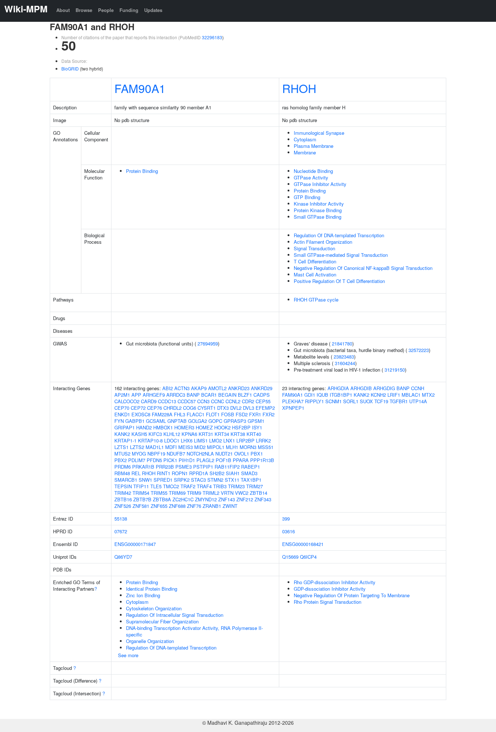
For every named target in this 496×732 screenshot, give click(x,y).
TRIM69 (177, 492)
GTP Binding (307, 197)
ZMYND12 (206, 499)
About (63, 10)
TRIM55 (159, 492)
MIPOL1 (215, 447)
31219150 (395, 369)
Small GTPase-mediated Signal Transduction (341, 254)
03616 (288, 531)
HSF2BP (241, 427)
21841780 (342, 343)
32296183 (212, 37)
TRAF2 (187, 486)
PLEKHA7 (293, 401)
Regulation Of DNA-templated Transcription (339, 235)
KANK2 (122, 433)
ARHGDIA (338, 388)
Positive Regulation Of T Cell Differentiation (339, 281)
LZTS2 (137, 447)
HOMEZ (204, 427)
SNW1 (145, 479)
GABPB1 (135, 420)
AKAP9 (199, 388)
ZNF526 (122, 505)
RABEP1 (250, 466)
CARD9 (148, 401)
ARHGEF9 (154, 394)
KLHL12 (171, 433)
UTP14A (418, 401)
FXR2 (269, 414)
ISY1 (257, 427)
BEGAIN (227, 394)
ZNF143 (226, 499)
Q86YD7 (123, 556)
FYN (119, 420)
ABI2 (167, 388)
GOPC (215, 420)
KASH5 (139, 433)
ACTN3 (182, 388)
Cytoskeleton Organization (154, 608)
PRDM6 (122, 466)
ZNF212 (244, 499)
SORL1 (350, 401)
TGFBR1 (399, 401)
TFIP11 (141, 486)
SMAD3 (249, 473)
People (106, 10)
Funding (128, 10)
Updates (153, 10)
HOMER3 (184, 427)
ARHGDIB (361, 388)
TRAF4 (204, 486)
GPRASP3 (235, 420)
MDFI (171, 447)
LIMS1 (201, 440)
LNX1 (229, 440)
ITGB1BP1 (341, 394)
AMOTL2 (217, 388)
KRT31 (206, 433)
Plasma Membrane (313, 145)
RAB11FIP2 (227, 466)
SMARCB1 (125, 479)
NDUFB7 (176, 453)
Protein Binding (142, 170)
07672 (120, 531)
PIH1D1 (187, 460)
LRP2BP (245, 440)
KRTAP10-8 (150, 440)
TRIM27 (254, 486)
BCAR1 (209, 394)
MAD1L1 (155, 447)
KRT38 (238, 433)
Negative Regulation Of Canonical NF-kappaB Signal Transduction (363, 267)
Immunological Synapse (319, 132)
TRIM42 (122, 492)
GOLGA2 (197, 420)
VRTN (227, 492)
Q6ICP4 (308, 556)
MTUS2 (122, 453)
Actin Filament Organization (323, 241)
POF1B (223, 460)
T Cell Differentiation (315, 261)
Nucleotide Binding (313, 170)
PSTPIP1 (203, 466)
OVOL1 (241, 453)
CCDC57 (187, 401)
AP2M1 (122, 394)
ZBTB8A (162, 499)
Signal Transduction (314, 248)
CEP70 (121, 407)
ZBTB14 (258, 492)
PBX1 (257, 453)
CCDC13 (167, 401)
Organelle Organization (150, 641)
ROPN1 (180, 473)
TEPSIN (123, 486)
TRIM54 (141, 492)
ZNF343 (263, 499)
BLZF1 (245, 394)
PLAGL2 (205, 460)
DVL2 (235, 407)
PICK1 (170, 460)
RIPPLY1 (314, 401)
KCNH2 (378, 394)
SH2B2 (217, 473)
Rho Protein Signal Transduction (327, 601)
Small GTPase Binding (317, 216)
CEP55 (263, 401)
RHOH (299, 88)
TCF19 (381, 401)
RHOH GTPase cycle (316, 299)
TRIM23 (236, 486)
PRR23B (165, 466)
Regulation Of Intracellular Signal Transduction (174, 614)
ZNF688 (177, 505)
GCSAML (156, 420)
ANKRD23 (238, 388)
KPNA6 (189, 433)
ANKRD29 (261, 388)
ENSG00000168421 (303, 544)
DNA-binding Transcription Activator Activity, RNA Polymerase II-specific (194, 631)
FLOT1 (213, 414)
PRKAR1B (143, 466)
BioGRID (70, 68)
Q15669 (290, 556)
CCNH (417, 388)
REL (136, 473)
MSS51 (265, 447)
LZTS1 (121, 447)
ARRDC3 (175, 394)
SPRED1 (163, 479)
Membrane (305, 152)
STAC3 (198, 479)
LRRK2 (263, 440)
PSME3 (183, 466)
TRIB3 (220, 486)
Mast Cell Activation (315, 274)
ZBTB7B (142, 499)
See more (128, 655)
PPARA (241, 460)
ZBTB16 (123, 499)
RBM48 (122, 473)
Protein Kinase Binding (318, 210)
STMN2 (215, 479)
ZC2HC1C (183, 499)
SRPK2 (182, 479)
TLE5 (156, 486)
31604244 (345, 363)
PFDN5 (154, 460)
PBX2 (120, 460)
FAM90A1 (140, 88)
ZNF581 (141, 505)
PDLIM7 (136, 460)
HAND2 (144, 427)
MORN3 (248, 447)
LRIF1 (393, 394)
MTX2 (428, 394)
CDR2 (248, 401)
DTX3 (223, 407)
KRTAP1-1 (125, 440)
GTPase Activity (311, 177)
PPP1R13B (262, 460)
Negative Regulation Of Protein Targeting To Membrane (352, 595)
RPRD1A (198, 473)
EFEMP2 (265, 407)
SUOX (366, 401)
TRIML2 (211, 492)
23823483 (344, 356)
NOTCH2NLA (200, 453)
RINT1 (163, 473)
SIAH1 (233, 473)
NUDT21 (224, 453)
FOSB (227, 414)
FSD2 (242, 414)
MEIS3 (185, 447)
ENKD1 (122, 414)
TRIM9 (194, 492)
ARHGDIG (384, 388)
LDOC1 (171, 440)
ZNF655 (159, 505)
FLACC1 (195, 414)
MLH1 (232, 447)
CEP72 (138, 407)
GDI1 (309, 394)
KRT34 (222, 433)
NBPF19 (156, 453)
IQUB (322, 394)
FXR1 (255, 414)
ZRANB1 (212, 505)
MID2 (200, 447)
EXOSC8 (140, 414)
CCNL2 (232, 401)
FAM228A (162, 414)
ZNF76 (194, 505)
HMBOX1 (163, 427)
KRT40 (254, 433)
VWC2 (241, 492)
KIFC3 (155, 433)
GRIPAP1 (124, 427)
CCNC (217, 401)
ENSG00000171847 (135, 544)
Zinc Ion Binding (143, 595)
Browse (84, 10)
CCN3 (203, 401)
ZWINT (230, 505)
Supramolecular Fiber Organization (162, 621)
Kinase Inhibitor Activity (319, 203)
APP (136, 394)
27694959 (208, 343)
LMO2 (215, 440)
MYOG (139, 453)
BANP (193, 394)
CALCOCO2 (126, 401)
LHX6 (186, 440)
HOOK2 (222, 427)
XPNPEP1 (293, 407)
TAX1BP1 (251, 479)
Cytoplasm (305, 139)
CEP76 (154, 407)
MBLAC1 (411, 394)
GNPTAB (177, 420)
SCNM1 (333, 401)
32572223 (418, 350)
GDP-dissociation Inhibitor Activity (330, 588)
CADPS (261, 394)
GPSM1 (256, 420)
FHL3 (179, 414)
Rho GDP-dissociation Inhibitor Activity (334, 582)
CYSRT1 (207, 407)
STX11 (232, 479)
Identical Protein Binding (151, 588)
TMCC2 (171, 486)
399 (286, 518)
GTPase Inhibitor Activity (320, 184)
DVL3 (248, 407)
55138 (120, 518)
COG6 (189, 407)
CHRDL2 (172, 407)
